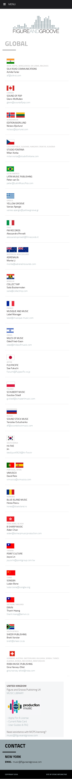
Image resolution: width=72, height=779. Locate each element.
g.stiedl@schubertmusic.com (21, 398)
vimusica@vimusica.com (19, 479)
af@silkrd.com (14, 75)
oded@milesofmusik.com (19, 344)
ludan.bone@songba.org (18, 587)
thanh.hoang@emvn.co (18, 614)
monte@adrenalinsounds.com (21, 263)
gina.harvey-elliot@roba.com (21, 670)
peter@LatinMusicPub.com (20, 183)
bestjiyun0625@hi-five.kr (19, 452)
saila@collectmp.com (17, 290)
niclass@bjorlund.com (17, 129)
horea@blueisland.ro (17, 506)
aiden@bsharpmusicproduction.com (24, 533)
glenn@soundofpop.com (18, 102)
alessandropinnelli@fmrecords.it (23, 237)
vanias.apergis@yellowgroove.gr (23, 210)
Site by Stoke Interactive (56, 774)
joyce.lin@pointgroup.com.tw (21, 560)
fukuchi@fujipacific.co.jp (18, 371)
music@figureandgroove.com (22, 735)
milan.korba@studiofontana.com (23, 156)
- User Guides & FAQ (17, 724)
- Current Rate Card (17, 721)
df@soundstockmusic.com (20, 425)
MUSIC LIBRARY (15, 693)
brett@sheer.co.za (16, 641)
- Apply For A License (18, 717)
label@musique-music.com (20, 317)
